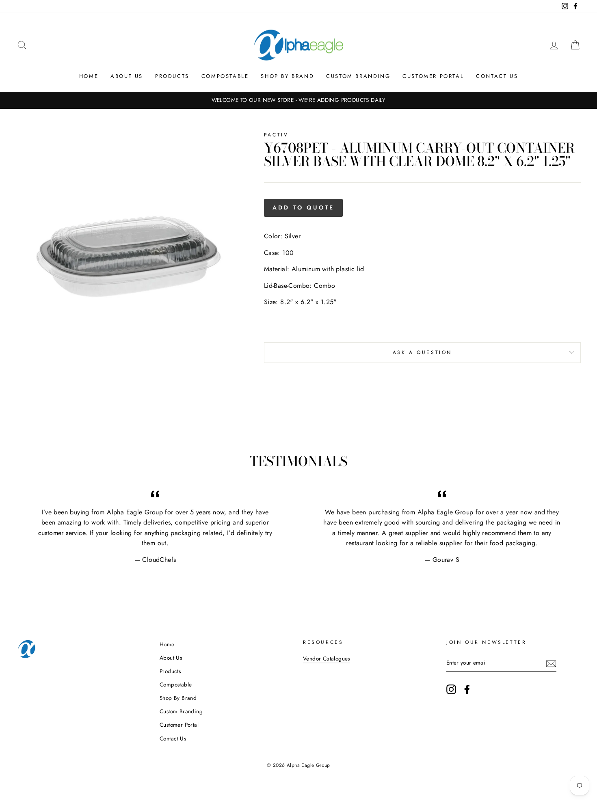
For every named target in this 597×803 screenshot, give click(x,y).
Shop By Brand (287, 76)
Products (172, 76)
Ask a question (422, 352)
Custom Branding (358, 76)
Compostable (225, 76)
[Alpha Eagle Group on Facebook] (467, 689)
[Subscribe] (551, 663)
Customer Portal (433, 76)
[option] (298, 100)
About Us (126, 76)
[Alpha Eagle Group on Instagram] (451, 689)
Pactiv (276, 134)
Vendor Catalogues (326, 658)
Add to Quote (303, 207)
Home (88, 76)
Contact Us (497, 76)
